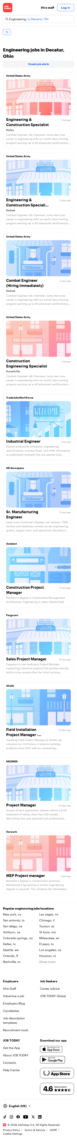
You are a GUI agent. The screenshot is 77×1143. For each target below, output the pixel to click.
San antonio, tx (13, 920)
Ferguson (12, 615)
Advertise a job (13, 996)
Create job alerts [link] (38, 64)
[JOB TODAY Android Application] (52, 1059)
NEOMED (12, 761)
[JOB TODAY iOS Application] (51, 1049)
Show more (47, 961)
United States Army (18, 75)
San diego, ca (12, 926)
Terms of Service (34, 1130)
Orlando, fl (10, 955)
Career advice (50, 988)
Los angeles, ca (50, 950)
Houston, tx (47, 955)
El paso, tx (46, 944)
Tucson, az (46, 926)
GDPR (53, 1130)
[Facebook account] (18, 1117)
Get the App (11, 1048)
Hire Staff (9, 988)
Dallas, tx (9, 944)
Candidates (11, 1010)
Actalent (11, 543)
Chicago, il (46, 920)
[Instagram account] (11, 1117)
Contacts (9, 1062)
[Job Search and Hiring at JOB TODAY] (7, 7)
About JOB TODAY (15, 1055)
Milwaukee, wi (49, 938)
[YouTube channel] (25, 1117)
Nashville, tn (12, 961)
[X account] (33, 1117)
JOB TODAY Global (53, 996)
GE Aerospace (15, 467)
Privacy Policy (11, 1130)
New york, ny (12, 914)
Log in (65, 7)
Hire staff (47, 7)
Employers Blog (14, 1003)
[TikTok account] (4, 1117)
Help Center (11, 1070)
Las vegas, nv (48, 914)
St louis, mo (47, 932)
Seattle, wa (11, 950)
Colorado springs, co (18, 938)
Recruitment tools (15, 1030)
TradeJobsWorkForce (19, 397)
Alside (10, 685)
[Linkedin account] (39, 1117)
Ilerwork (11, 831)
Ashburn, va (11, 932)
